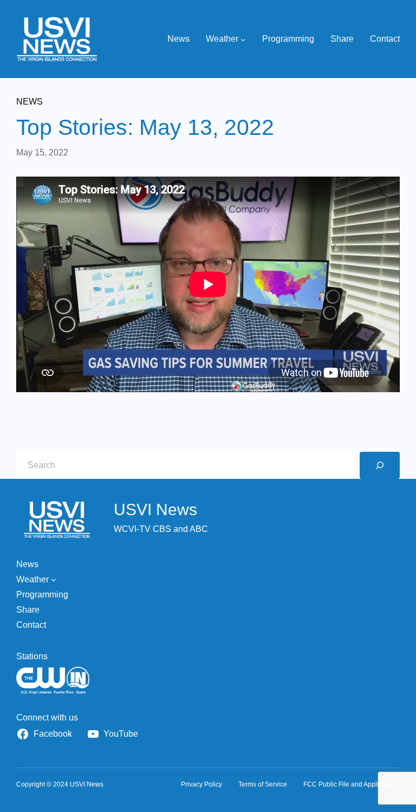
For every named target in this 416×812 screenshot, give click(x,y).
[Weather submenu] (243, 39)
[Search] (380, 465)
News (29, 101)
